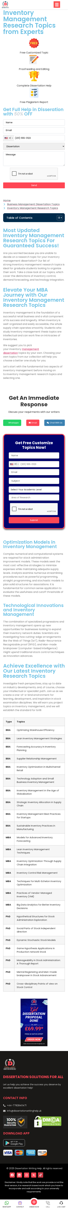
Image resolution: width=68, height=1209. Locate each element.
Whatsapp (7, 1207)
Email (34, 422)
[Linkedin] (19, 1175)
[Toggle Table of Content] (58, 217)
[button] (47, 4)
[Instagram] (26, 1175)
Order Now (34, 1207)
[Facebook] (12, 1175)
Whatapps (13, 422)
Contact (20, 1207)
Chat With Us (56, 422)
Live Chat (61, 1207)
